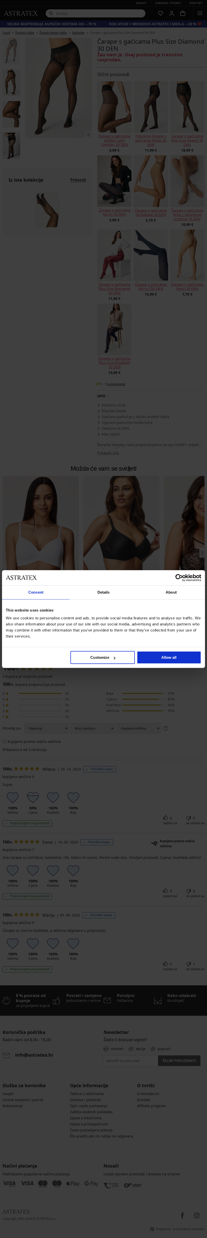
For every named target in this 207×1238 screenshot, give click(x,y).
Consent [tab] (35, 592)
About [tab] (171, 592)
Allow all (168, 657)
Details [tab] (103, 592)
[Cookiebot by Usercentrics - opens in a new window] (179, 577)
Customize (99, 657)
